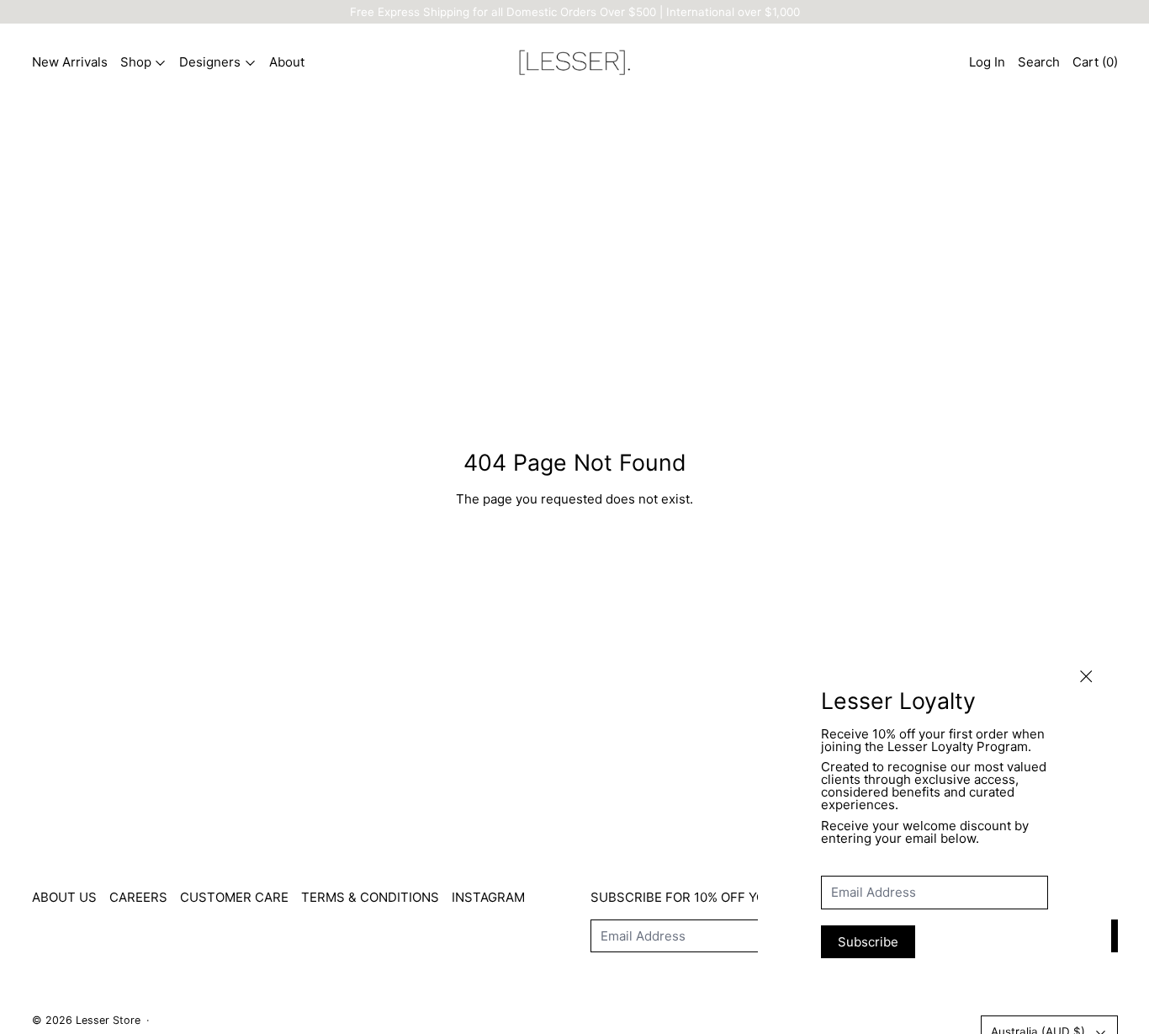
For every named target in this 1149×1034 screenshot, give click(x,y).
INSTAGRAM (488, 897)
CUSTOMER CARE (234, 897)
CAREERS (138, 897)
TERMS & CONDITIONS (370, 897)
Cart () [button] (1095, 62)
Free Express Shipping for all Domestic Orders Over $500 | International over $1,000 (575, 12)
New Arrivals (70, 62)
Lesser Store (108, 1020)
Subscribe (868, 942)
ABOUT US (64, 897)
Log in (987, 62)
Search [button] (1039, 62)
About (286, 62)
